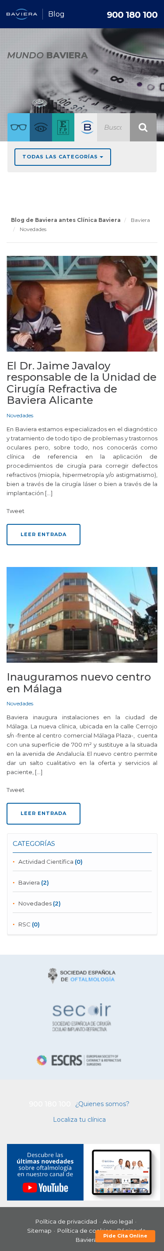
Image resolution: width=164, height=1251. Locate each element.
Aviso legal (118, 1221)
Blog (56, 14)
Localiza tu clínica (79, 1120)
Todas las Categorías (61, 157)
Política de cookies (84, 1230)
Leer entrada (43, 534)
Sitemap (39, 1230)
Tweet (15, 510)
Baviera (29, 882)
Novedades (20, 415)
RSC (24, 924)
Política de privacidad (66, 1221)
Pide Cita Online (125, 1236)
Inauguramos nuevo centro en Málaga (79, 682)
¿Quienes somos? (102, 1104)
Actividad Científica (45, 861)
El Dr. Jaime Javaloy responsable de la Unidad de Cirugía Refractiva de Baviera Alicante (82, 382)
